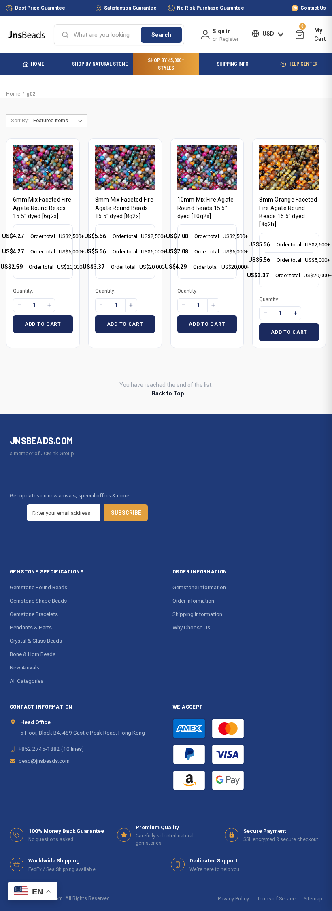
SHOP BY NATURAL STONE (100, 64)
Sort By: (20, 120)
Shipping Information (197, 614)
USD (268, 33)
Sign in (222, 31)
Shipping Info (233, 64)
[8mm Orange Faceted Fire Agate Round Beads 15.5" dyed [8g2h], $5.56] (289, 167)
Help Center (302, 64)
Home (37, 64)
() (302, 27)
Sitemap (313, 899)
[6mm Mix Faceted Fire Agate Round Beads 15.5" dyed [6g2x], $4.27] (43, 167)
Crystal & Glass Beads (36, 640)
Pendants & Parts (31, 627)
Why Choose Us (191, 627)
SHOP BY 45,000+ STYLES (166, 64)
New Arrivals (24, 667)
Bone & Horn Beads (32, 654)
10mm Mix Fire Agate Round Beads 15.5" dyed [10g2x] (205, 207)
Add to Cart (43, 324)
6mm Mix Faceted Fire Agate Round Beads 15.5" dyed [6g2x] (42, 207)
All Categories (26, 680)
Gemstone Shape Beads (38, 600)
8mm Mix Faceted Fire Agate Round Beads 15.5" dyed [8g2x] (124, 207)
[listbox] (59, 121)
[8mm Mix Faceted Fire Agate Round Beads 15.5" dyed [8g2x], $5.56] (125, 167)
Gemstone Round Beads (38, 587)
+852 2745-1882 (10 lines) (51, 748)
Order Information (193, 600)
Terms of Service (276, 899)
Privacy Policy (233, 899)
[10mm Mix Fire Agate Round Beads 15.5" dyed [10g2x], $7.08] (207, 167)
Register (228, 39)
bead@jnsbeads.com (44, 761)
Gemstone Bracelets (34, 614)
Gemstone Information (199, 587)
